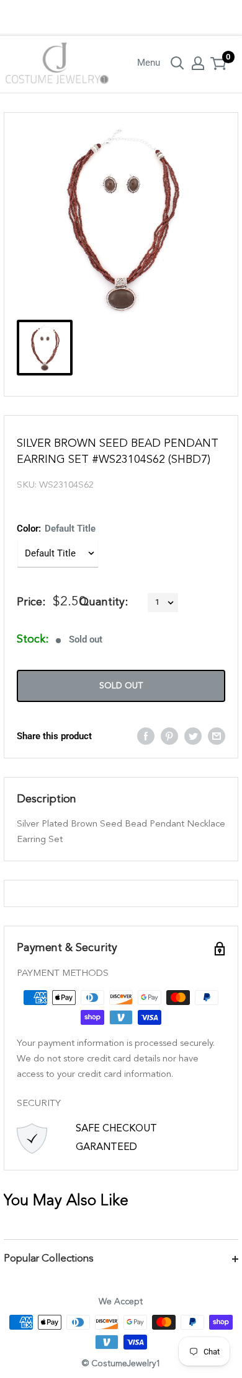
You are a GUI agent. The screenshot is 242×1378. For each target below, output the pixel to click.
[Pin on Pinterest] (169, 736)
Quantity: (103, 602)
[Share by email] (216, 736)
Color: (56, 528)
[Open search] (177, 63)
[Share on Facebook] (146, 736)
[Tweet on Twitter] (193, 736)
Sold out (121, 686)
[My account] (198, 63)
